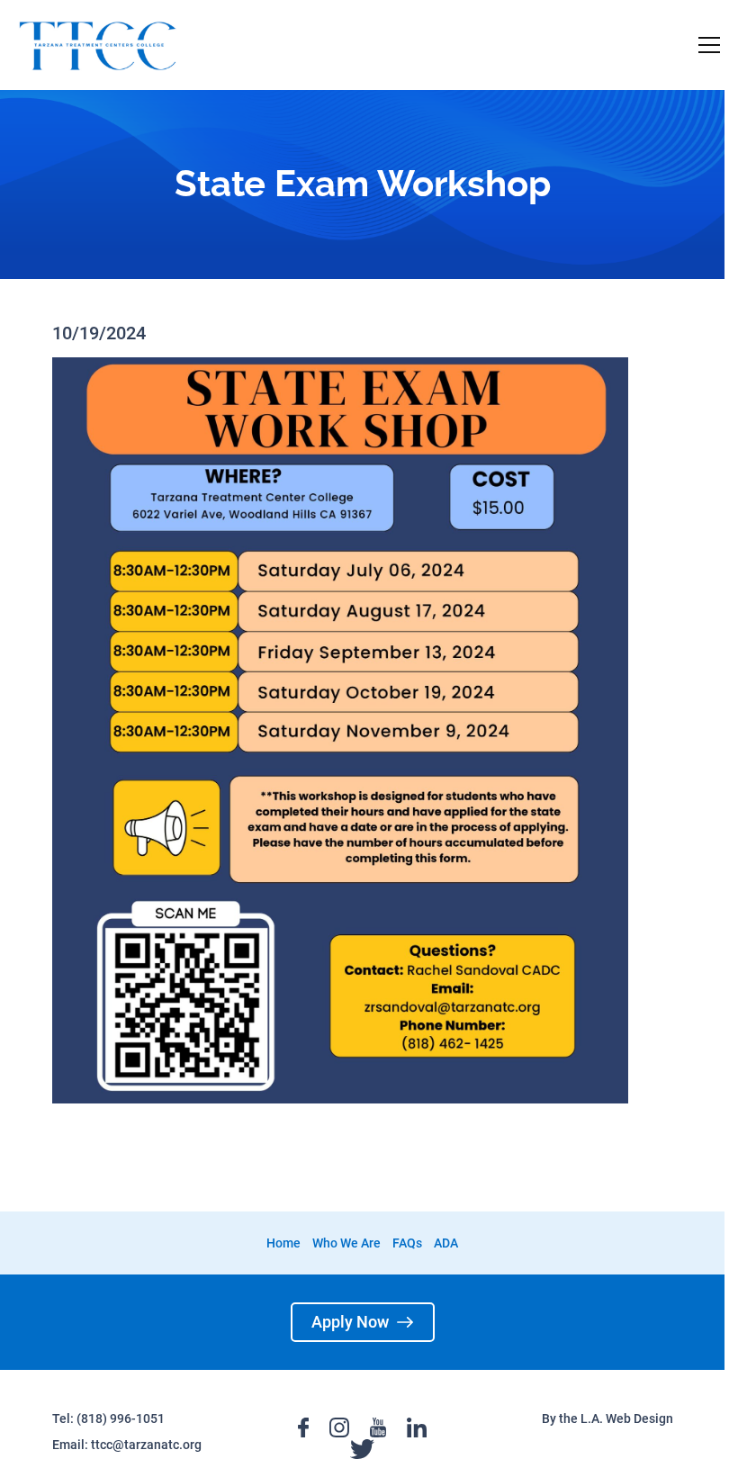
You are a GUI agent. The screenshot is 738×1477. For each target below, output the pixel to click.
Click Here (343, 195)
